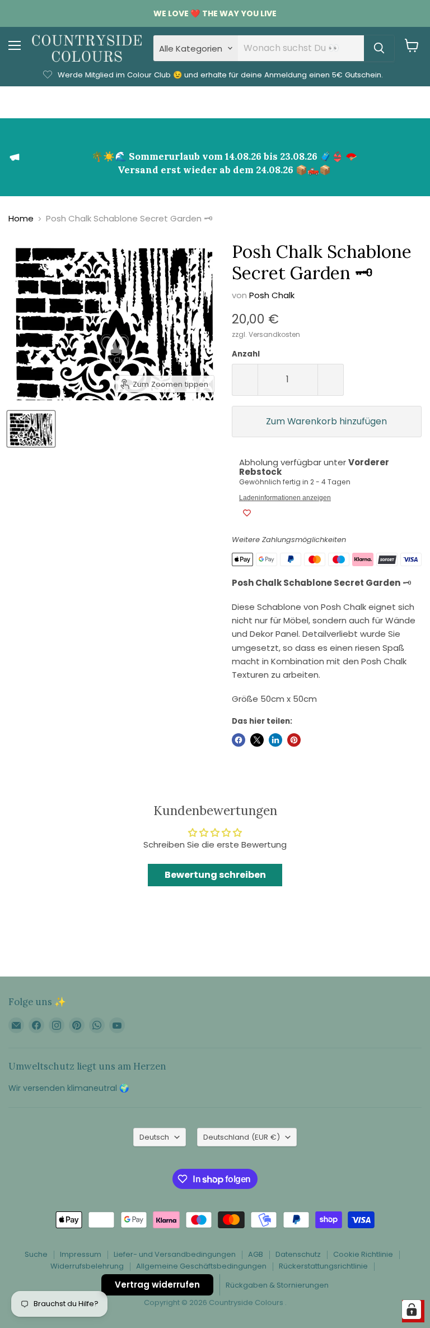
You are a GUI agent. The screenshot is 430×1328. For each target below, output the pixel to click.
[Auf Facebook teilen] (238, 740)
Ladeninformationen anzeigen (285, 498)
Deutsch (154, 1137)
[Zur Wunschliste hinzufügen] (247, 513)
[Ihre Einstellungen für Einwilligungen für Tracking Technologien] (411, 1309)
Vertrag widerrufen (157, 1284)
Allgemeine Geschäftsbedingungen (201, 1266)
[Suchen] (379, 48)
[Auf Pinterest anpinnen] (294, 740)
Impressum (80, 1254)
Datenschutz (298, 1254)
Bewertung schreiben (215, 874)
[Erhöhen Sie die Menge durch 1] (331, 379)
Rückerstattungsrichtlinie (323, 1266)
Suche (36, 1254)
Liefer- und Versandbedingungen (175, 1254)
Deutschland (241, 1137)
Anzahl (246, 354)
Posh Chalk (272, 295)
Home (21, 218)
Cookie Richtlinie (363, 1254)
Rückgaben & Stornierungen (277, 1285)
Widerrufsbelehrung (87, 1266)
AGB (255, 1254)
